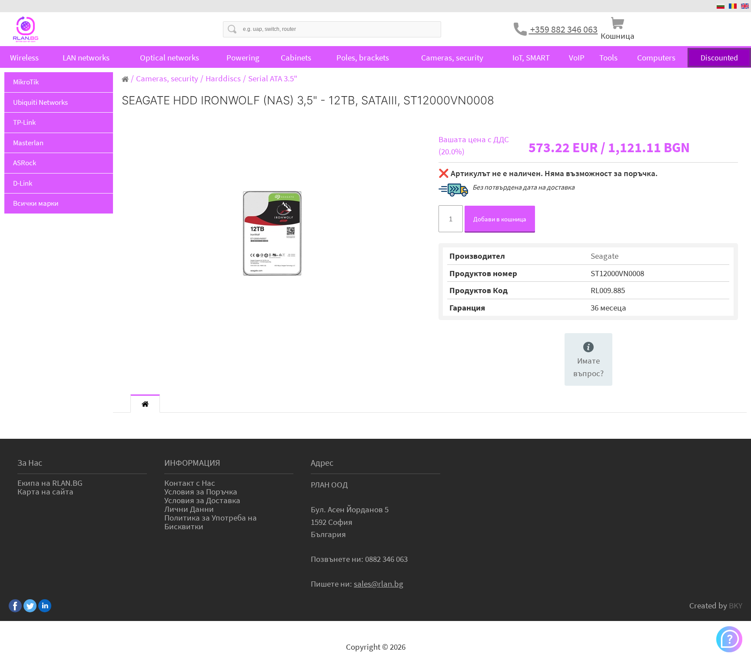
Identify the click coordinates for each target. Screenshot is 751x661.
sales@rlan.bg (378, 583)
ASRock (24, 162)
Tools (608, 57)
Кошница (618, 35)
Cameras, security (452, 57)
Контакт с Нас (189, 482)
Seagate (604, 255)
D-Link (22, 183)
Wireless (24, 57)
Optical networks (169, 57)
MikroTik (26, 82)
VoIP (577, 57)
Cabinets (296, 57)
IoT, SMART (531, 57)
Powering (242, 57)
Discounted (719, 57)
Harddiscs (223, 78)
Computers (656, 57)
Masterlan (28, 142)
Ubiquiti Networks (40, 102)
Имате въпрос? (588, 366)
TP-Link (24, 122)
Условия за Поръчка (200, 491)
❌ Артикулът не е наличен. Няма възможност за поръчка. (548, 173)
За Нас (29, 462)
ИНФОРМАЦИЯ (192, 462)
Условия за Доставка (202, 500)
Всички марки (36, 203)
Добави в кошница (499, 219)
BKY (735, 605)
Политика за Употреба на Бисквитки (210, 522)
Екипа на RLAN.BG (50, 482)
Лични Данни (189, 508)
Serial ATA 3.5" (272, 78)
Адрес (322, 462)
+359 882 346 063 (563, 29)
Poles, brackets (362, 57)
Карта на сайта (45, 491)
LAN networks (86, 57)
